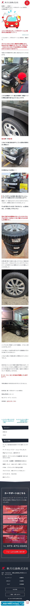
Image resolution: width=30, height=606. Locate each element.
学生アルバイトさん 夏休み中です (11, 453)
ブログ (8, 6)
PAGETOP (27, 602)
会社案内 (22, 581)
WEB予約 (15, 589)
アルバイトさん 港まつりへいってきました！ (14, 470)
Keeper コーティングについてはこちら (15, 509)
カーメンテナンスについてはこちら (15, 529)
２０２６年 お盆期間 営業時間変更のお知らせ (14, 461)
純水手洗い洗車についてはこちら (15, 519)
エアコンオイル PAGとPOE (9, 474)
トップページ (8, 577)
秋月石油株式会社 (17, 598)
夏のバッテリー (6, 477)
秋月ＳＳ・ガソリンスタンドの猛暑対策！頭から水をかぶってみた (15, 457)
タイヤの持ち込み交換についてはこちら (15, 539)
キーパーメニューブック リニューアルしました (14, 449)
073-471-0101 (17, 546)
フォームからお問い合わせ (15, 552)
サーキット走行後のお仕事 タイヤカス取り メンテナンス (15, 445)
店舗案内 (22, 577)
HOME (3, 6)
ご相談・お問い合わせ (15, 594)
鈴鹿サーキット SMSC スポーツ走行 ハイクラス (15, 464)
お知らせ (5, 432)
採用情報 (22, 584)
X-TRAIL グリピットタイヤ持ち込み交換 (13, 467)
